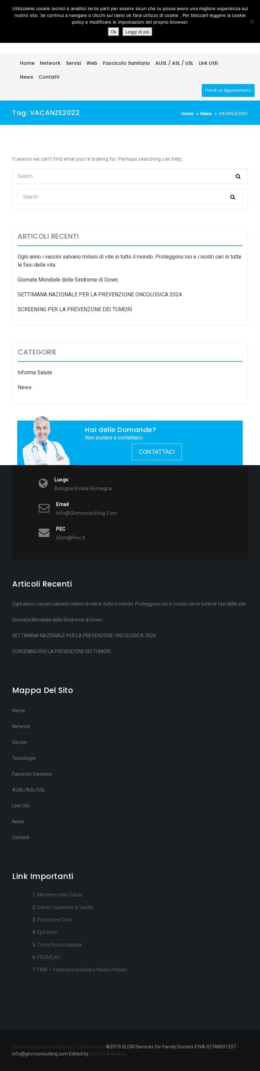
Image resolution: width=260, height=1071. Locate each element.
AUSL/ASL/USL (28, 790)
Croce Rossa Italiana (59, 944)
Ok (113, 31)
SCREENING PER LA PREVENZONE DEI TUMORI (75, 309)
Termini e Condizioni (34, 1046)
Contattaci (157, 451)
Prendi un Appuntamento (228, 90)
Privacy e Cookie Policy (81, 1046)
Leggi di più (137, 31)
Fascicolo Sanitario (32, 774)
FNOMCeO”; (49, 957)
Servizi (19, 742)
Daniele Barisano (108, 1053)
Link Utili (20, 805)
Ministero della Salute (59, 895)
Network (21, 726)
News (24, 387)
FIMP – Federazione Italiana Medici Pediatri (82, 969)
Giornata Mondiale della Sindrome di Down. (68, 279)
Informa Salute (35, 372)
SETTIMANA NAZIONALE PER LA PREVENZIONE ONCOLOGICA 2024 (100, 294)
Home (18, 710)
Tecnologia (24, 758)
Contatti (20, 837)
